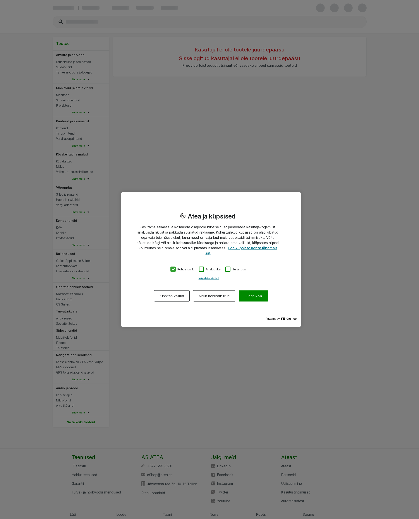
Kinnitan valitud (172, 296)
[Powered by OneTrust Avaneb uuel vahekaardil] (282, 320)
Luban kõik (253, 296)
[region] (211, 259)
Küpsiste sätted (209, 278)
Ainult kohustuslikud (214, 296)
